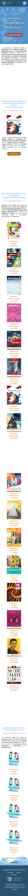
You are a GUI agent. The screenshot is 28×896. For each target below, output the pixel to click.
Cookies (18, 872)
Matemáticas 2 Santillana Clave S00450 (14, 605)
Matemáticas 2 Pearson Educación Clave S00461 (14, 271)
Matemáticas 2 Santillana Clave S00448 (14, 578)
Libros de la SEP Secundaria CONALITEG (14, 798)
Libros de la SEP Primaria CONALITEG (14, 771)
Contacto (14, 874)
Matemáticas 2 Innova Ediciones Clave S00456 (14, 495)
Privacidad (10, 872)
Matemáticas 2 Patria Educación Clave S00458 (14, 550)
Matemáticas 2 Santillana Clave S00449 (14, 244)
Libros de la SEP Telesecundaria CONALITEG (14, 824)
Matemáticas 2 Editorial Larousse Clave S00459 (14, 523)
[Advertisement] (14, 82)
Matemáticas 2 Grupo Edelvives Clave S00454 (14, 688)
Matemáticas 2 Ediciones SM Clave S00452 (14, 660)
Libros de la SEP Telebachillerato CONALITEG (14, 850)
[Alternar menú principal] (24, 3)
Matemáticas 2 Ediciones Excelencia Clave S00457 (14, 298)
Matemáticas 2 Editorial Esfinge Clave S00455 (14, 436)
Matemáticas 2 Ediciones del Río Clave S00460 (14, 408)
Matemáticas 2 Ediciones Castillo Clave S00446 (14, 353)
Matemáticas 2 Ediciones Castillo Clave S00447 (14, 381)
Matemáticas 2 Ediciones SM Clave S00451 (14, 633)
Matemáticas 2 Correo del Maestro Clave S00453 (14, 326)
